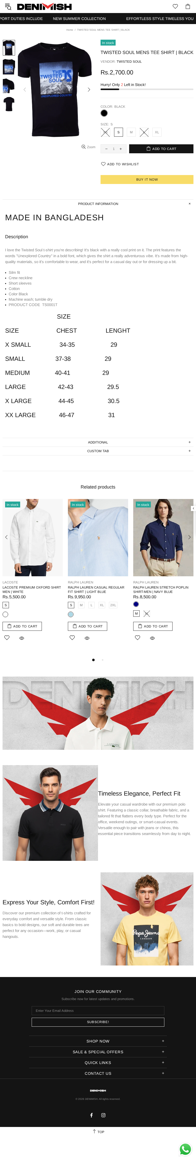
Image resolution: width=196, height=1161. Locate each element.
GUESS (139, 582)
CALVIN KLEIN (14, 582)
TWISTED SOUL (129, 61)
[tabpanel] (32, 576)
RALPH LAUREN (80, 582)
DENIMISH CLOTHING (44, 6)
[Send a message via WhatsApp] (185, 1149)
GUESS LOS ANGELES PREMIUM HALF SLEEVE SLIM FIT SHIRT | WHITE (159, 591)
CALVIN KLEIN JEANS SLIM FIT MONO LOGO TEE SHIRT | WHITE (29, 589)
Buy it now (147, 179)
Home (69, 29)
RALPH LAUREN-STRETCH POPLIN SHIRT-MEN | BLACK (95, 589)
